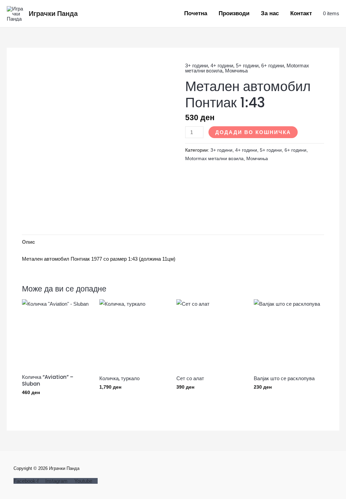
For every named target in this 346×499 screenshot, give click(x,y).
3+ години (196, 65)
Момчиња (236, 70)
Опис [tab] (28, 242)
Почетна (195, 13)
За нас (270, 13)
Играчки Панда (53, 13)
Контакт (301, 13)
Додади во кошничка (253, 132)
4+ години (222, 65)
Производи (234, 13)
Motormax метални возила (214, 158)
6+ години (272, 65)
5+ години (247, 65)
